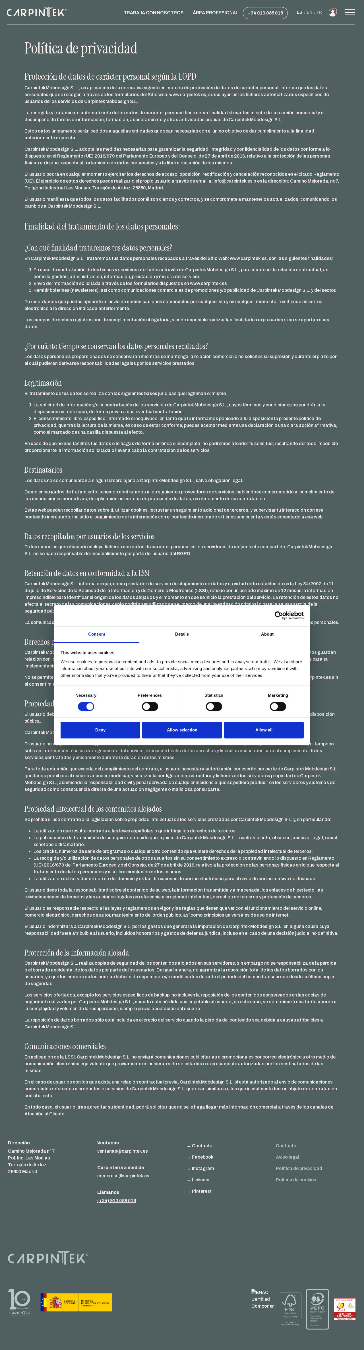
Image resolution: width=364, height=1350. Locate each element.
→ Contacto (199, 1145)
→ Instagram (200, 1168)
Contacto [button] (286, 1145)
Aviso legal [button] (287, 1157)
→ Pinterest (199, 1191)
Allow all (263, 730)
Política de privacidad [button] (299, 1168)
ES (299, 12)
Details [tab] (182, 634)
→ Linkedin (198, 1179)
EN (309, 12)
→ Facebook (200, 1157)
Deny (100, 730)
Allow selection (182, 730)
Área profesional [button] (215, 12)
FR (319, 12)
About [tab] (267, 634)
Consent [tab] (96, 634)
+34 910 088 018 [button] (265, 13)
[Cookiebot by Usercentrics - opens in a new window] (279, 615)
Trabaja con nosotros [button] (154, 12)
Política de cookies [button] (296, 1179)
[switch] (150, 706)
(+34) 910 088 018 (116, 1200)
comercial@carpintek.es (123, 1175)
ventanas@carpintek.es (122, 1151)
